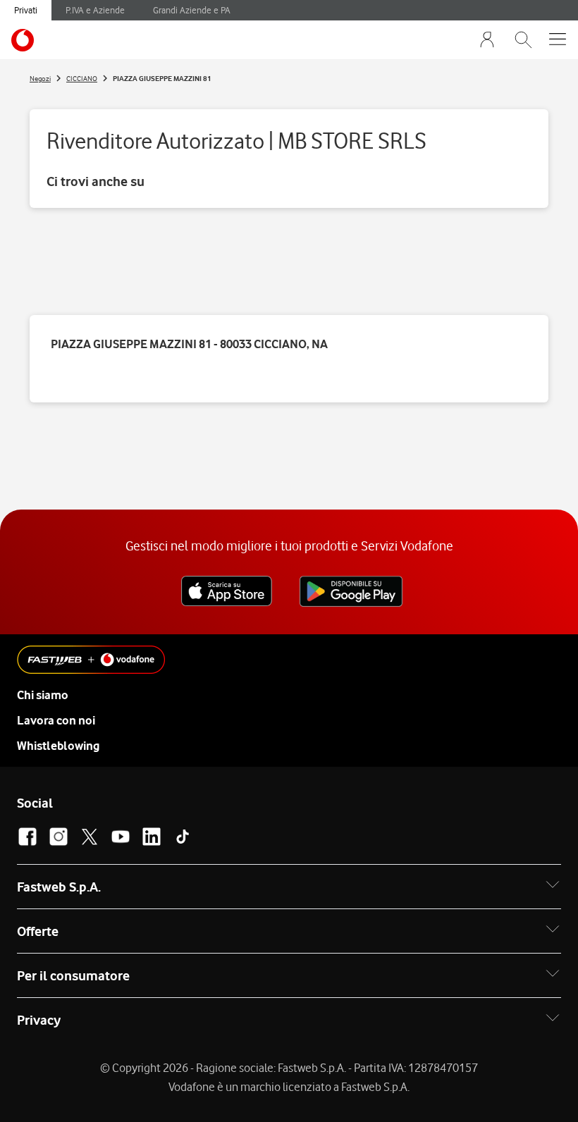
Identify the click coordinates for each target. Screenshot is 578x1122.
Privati (25, 10)
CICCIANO (81, 78)
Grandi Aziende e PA (191, 10)
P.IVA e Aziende (95, 10)
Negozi (40, 78)
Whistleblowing (58, 746)
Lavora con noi (56, 720)
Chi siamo (42, 695)
